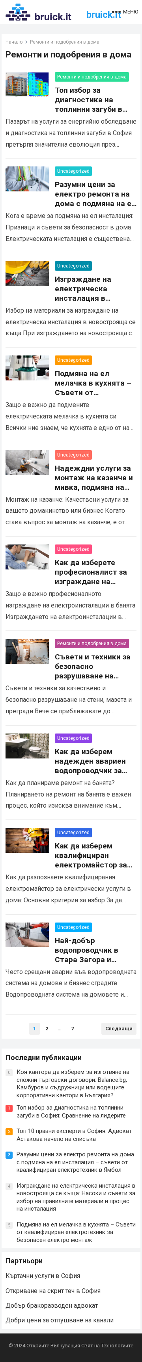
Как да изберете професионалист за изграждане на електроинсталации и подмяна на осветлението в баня (95, 586)
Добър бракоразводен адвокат (52, 1305)
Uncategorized (73, 171)
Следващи (119, 1029)
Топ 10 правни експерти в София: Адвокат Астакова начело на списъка (74, 1134)
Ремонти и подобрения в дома (92, 77)
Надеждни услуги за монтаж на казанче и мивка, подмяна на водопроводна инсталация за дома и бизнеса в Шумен (95, 492)
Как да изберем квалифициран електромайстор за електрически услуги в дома (94, 864)
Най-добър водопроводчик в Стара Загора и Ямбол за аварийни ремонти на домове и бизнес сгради (94, 964)
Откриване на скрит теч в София (53, 1291)
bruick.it (103, 14)
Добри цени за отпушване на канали (60, 1320)
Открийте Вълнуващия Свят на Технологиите (79, 1346)
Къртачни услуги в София (43, 1276)
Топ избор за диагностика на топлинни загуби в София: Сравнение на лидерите (94, 109)
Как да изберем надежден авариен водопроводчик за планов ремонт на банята (90, 770)
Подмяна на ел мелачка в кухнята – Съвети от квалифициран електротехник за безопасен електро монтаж (76, 1232)
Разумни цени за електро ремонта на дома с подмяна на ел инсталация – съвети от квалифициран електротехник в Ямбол (75, 1162)
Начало (14, 42)
